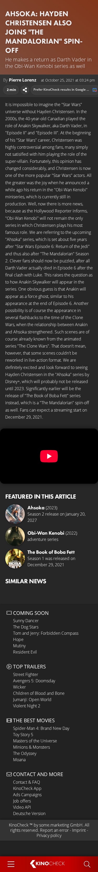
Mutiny (19, 645)
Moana (19, 759)
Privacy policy (49, 835)
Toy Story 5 (23, 734)
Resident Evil (25, 652)
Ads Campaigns (27, 794)
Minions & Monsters (31, 747)
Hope (18, 639)
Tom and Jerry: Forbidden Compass (45, 633)
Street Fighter (25, 674)
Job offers (22, 801)
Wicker (19, 687)
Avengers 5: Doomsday (34, 680)
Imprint (79, 830)
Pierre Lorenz (22, 80)
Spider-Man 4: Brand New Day (41, 728)
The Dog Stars (25, 627)
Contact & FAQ (26, 782)
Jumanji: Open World (32, 699)
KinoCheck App (27, 788)
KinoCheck (18, 825)
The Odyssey (24, 753)
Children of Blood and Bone (39, 693)
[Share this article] (25, 90)
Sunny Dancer (26, 620)
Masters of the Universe (35, 740)
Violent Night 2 (26, 705)
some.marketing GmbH (61, 825)
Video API (22, 807)
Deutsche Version (29, 813)
